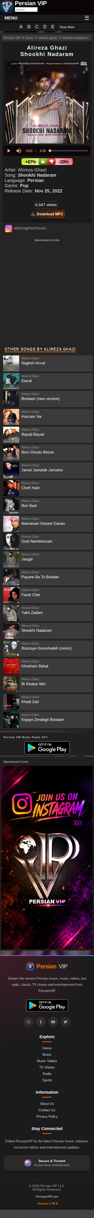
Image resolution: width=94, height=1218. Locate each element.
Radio (47, 1074)
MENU (11, 18)
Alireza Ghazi (32, 169)
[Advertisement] (47, 293)
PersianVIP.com (47, 1196)
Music (47, 1054)
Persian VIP (11, 38)
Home (47, 1048)
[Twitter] (65, 1022)
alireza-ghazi (48, 38)
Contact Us (47, 1110)
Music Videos (47, 1061)
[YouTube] (53, 1022)
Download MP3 (49, 214)
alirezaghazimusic (30, 228)
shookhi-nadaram (75, 38)
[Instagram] (28, 1022)
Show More (67, 27)
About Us (47, 1104)
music (29, 38)
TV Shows (47, 1067)
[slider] (69, 150)
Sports (47, 1080)
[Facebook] (41, 1022)
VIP (52, 966)
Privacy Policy (47, 1116)
